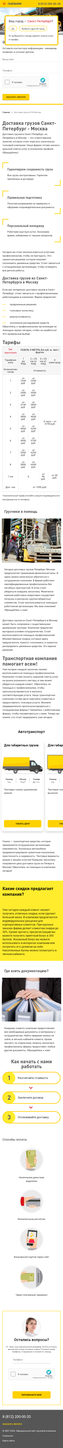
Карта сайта (8, 1440)
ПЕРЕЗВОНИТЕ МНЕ (31, 1395)
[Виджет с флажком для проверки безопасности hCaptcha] (25, 82)
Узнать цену (23, 823)
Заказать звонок (16, 97)
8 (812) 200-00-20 (49, 3)
